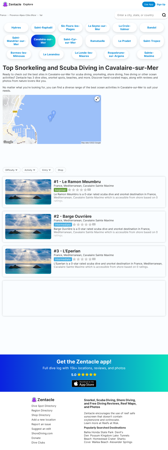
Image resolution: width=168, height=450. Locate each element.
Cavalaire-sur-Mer (43, 41)
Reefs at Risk (110, 423)
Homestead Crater (104, 438)
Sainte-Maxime (149, 54)
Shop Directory (41, 415)
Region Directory (42, 410)
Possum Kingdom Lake (104, 435)
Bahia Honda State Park (99, 432)
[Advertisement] (84, 157)
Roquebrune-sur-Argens (116, 54)
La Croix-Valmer (125, 27)
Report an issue (41, 424)
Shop (60, 170)
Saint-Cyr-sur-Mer (70, 41)
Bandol (151, 27)
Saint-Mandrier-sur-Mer (16, 41)
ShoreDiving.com (42, 433)
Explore (28, 4)
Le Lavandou (51, 54)
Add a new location (44, 419)
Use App (148, 4)
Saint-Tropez (151, 41)
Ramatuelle (97, 41)
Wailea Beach (100, 442)
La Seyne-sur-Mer (97, 27)
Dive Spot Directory (44, 405)
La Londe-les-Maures (84, 54)
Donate (36, 438)
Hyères (16, 27)
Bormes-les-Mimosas (19, 54)
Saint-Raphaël (43, 27)
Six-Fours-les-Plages (70, 27)
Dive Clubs (38, 442)
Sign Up (161, 4)
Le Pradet (124, 41)
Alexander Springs (121, 442)
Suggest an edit (41, 428)
